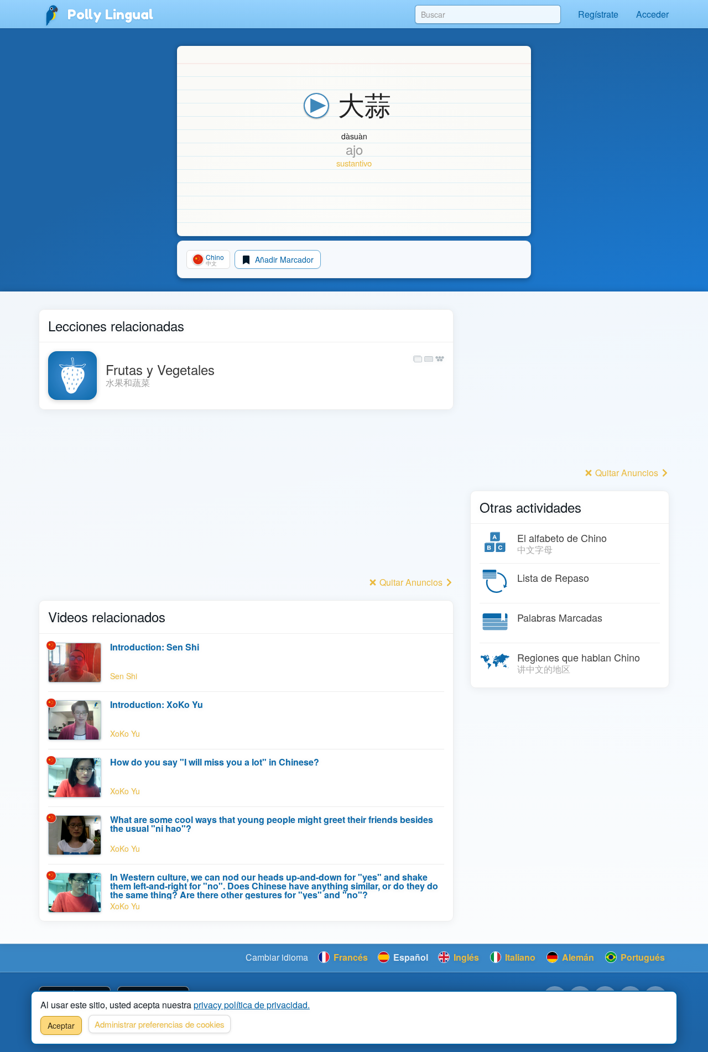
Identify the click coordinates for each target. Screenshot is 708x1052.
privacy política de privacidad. (252, 1004)
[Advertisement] (246, 496)
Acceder (652, 14)
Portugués (641, 957)
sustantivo (354, 163)
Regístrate (598, 14)
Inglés (465, 957)
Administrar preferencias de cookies (160, 1024)
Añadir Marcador (283, 259)
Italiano (519, 957)
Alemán (577, 957)
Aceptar (61, 1025)
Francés (349, 957)
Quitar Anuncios (411, 582)
